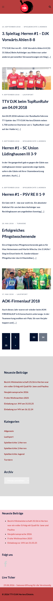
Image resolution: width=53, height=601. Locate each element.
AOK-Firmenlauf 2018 (21, 301)
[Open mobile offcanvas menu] (3, 7)
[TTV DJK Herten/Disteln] (26, 6)
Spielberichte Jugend (14, 454)
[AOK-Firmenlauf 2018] (26, 278)
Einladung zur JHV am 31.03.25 (19, 403)
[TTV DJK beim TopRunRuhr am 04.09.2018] (26, 78)
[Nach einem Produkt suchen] (50, 7)
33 (34, 337)
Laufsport (28, 95)
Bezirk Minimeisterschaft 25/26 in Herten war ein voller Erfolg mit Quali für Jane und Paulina (28, 525)
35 (6, 345)
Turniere (21, 223)
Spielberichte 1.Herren (35, 27)
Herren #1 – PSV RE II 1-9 (23, 194)
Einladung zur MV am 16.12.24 (18, 409)
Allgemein (9, 431)
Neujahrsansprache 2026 (16, 392)
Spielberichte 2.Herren (15, 448)
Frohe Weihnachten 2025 (16, 397)
